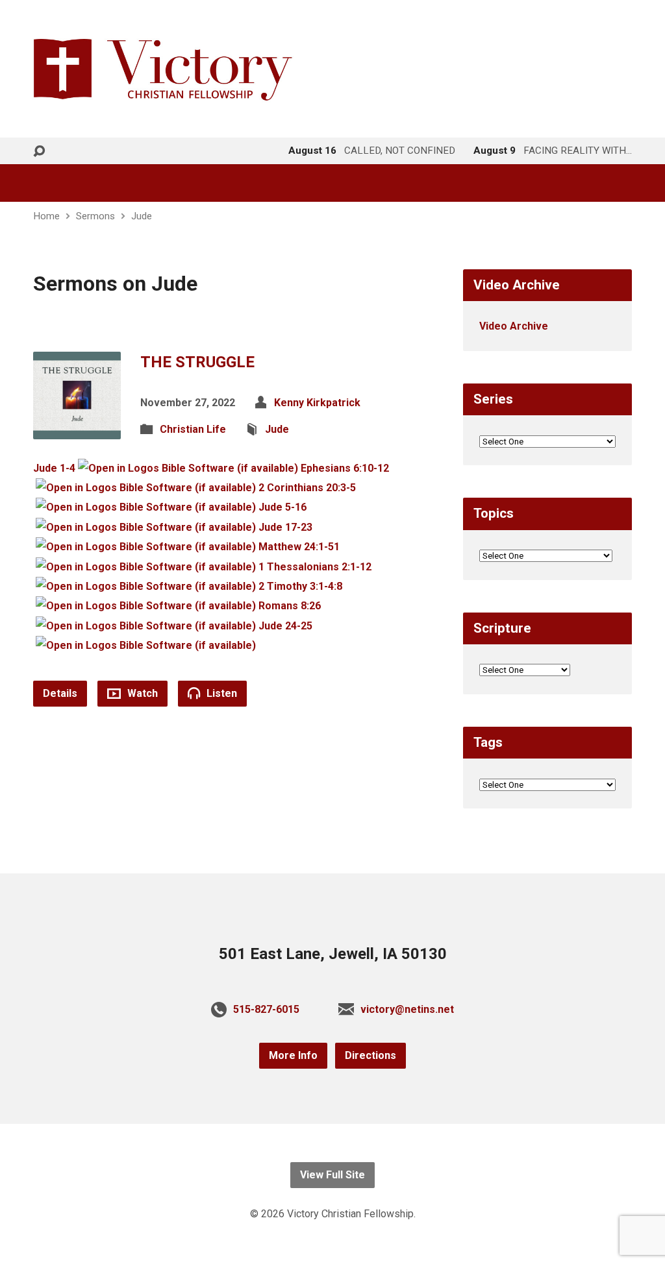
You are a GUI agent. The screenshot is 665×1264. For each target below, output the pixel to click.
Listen (220, 693)
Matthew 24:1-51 (299, 547)
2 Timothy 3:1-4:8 (300, 586)
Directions (370, 1055)
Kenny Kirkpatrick (317, 402)
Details (60, 693)
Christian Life (193, 429)
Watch (141, 693)
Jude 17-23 (285, 527)
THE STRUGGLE (197, 362)
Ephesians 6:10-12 (345, 468)
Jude (141, 216)
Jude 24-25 (285, 626)
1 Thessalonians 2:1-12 (314, 567)
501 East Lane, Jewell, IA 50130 (333, 954)
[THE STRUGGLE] (77, 428)
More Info (293, 1055)
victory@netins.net (407, 1009)
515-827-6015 (266, 1009)
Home (46, 216)
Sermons (95, 216)
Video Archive (513, 326)
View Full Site (332, 1175)
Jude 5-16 (282, 507)
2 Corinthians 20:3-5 (307, 487)
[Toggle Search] (39, 151)
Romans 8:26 (289, 606)
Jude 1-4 (54, 468)
